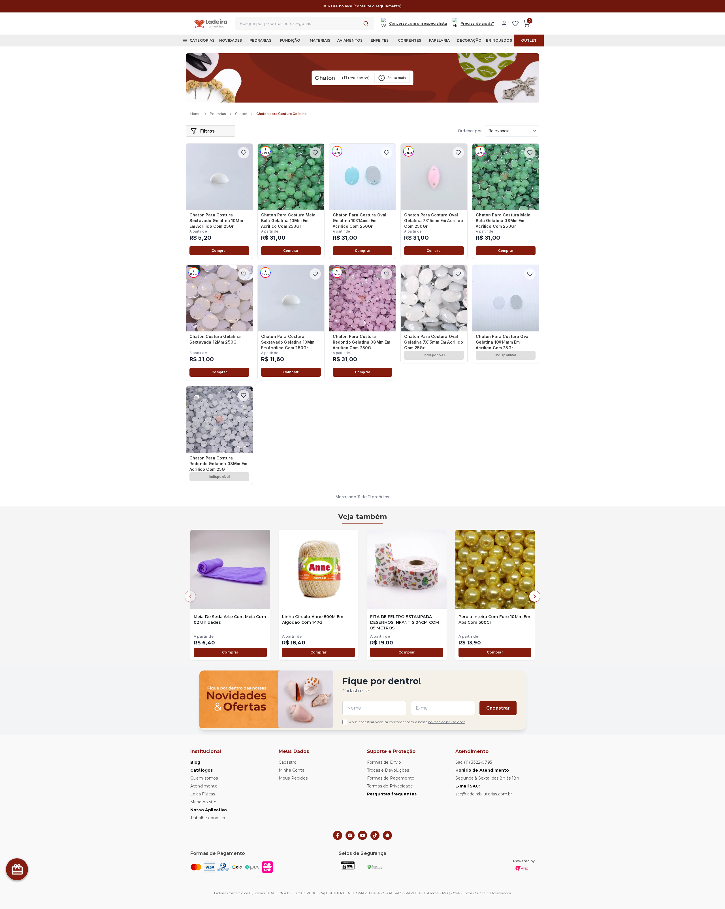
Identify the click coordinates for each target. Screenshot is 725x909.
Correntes (409, 40)
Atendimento (204, 786)
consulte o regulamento (399, 6)
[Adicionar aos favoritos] (243, 152)
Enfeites (380, 40)
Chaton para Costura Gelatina (281, 114)
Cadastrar (498, 708)
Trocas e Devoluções (388, 770)
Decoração (469, 40)
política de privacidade (446, 722)
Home (195, 114)
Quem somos (204, 778)
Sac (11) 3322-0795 (473, 762)
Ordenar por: (470, 130)
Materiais (320, 40)
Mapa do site (203, 801)
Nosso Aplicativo (208, 809)
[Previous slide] (190, 596)
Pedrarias (260, 40)
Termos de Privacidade (390, 786)
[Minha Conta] (504, 23)
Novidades (230, 40)
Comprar (219, 250)
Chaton (241, 114)
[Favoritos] (515, 23)
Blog (195, 762)
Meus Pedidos (293, 778)
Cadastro (288, 762)
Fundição (290, 40)
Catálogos (201, 770)
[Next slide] (534, 596)
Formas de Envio (384, 762)
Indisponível (434, 355)
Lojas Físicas (202, 794)
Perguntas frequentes (392, 794)
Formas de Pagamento (390, 778)
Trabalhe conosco (207, 817)
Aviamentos (350, 40)
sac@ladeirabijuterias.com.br (483, 794)
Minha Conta (291, 770)
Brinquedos (499, 40)
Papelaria (439, 40)
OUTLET (529, 40)
